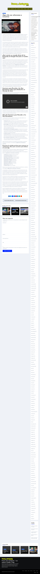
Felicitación (33, 236)
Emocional (32, 203)
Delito (32, 150)
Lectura (32, 304)
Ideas (32, 269)
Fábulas (32, 228)
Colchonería (33, 125)
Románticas (33, 454)
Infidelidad (32, 275)
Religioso (32, 444)
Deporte (32, 152)
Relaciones (32, 438)
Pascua (32, 397)
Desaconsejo (33, 156)
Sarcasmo (32, 469)
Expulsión (32, 224)
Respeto (32, 448)
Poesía (32, 409)
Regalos (32, 434)
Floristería (32, 259)
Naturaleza (33, 374)
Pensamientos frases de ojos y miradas (24, 212)
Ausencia (32, 74)
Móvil (32, 368)
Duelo (32, 199)
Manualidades (33, 331)
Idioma (32, 271)
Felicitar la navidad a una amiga (5, 551)
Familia (32, 230)
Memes (32, 341)
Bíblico (32, 88)
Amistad (32, 59)
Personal (32, 403)
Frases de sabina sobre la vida (9, 200)
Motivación (32, 366)
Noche (32, 378)
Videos (32, 518)
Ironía (32, 298)
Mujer (32, 370)
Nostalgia (32, 380)
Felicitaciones (33, 238)
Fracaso (32, 261)
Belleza (32, 84)
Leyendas (32, 308)
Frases (32, 263)
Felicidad (32, 234)
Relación (32, 436)
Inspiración (32, 286)
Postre (32, 415)
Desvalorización (33, 183)
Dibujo (32, 187)
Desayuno (32, 164)
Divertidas (32, 195)
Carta (32, 107)
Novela (32, 382)
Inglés (35, 572)
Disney (32, 193)
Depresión (32, 154)
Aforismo (32, 53)
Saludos (32, 465)
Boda (32, 94)
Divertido (32, 197)
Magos (32, 327)
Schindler (32, 475)
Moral (32, 362)
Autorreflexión (33, 82)
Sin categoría (33, 487)
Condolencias (33, 129)
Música (32, 372)
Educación (32, 201)
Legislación (33, 306)
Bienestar (32, 90)
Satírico (32, 473)
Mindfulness (33, 360)
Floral (32, 257)
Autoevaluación (33, 80)
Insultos (32, 294)
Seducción (32, 477)
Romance (32, 452)
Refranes (32, 430)
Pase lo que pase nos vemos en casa (20, 200)
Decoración (33, 148)
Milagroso (32, 358)
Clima (32, 123)
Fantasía (32, 232)
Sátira (32, 471)
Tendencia (32, 506)
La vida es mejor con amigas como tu (24, 551)
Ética (32, 220)
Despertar (32, 179)
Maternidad (33, 335)
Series (32, 485)
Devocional (33, 185)
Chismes (32, 115)
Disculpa (32, 189)
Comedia (32, 127)
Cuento (32, 142)
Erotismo (32, 214)
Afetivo (32, 51)
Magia (32, 323)
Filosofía (32, 255)
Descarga (32, 166)
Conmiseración (33, 131)
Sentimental (33, 481)
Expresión (32, 222)
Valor (32, 514)
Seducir (32, 479)
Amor (28, 570)
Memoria (32, 343)
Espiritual (32, 218)
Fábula (32, 226)
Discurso (32, 191)
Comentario (5, 222)
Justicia (32, 300)
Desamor (32, 162)
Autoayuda (33, 76)
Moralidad (32, 364)
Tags (37, 572)
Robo (32, 450)
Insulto (32, 292)
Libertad (32, 310)
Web (3, 242)
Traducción (33, 508)
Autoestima (33, 78)
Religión (32, 440)
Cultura (32, 144)
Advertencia (33, 47)
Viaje (32, 516)
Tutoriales (32, 512)
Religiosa (32, 442)
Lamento (32, 302)
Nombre (4, 234)
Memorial (32, 345)
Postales (32, 413)
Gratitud (32, 265)
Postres (32, 417)
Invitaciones (33, 296)
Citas (32, 121)
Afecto (32, 49)
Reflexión (4, 13)
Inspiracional (33, 288)
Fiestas (32, 253)
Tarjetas (32, 504)
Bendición (32, 86)
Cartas (32, 109)
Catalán (32, 111)
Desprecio (32, 181)
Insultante (32, 290)
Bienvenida (33, 92)
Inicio (23, 570)
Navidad (32, 376)
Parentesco (33, 395)
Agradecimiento (33, 57)
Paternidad (33, 399)
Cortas (34, 570)
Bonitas (31, 570)
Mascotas (32, 333)
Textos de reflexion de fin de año (14, 212)
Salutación (32, 467)
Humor (32, 267)
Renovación (33, 446)
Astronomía (33, 72)
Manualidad (33, 329)
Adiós (32, 45)
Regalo (32, 432)
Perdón (32, 401)
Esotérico (32, 216)
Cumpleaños (33, 146)
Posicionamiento (33, 411)
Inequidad (32, 273)
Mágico (32, 325)
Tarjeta (32, 502)
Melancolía (32, 339)
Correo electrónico (6, 238)
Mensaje (32, 347)
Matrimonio (33, 337)
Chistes (32, 117)
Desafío (32, 158)
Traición (32, 510)
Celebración (33, 113)
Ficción (32, 251)
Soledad (32, 489)
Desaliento (32, 160)
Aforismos (32, 55)
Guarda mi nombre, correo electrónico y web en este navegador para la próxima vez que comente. (15, 248)
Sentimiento (33, 483)
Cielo (32, 119)
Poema (32, 407)
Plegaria (32, 405)
